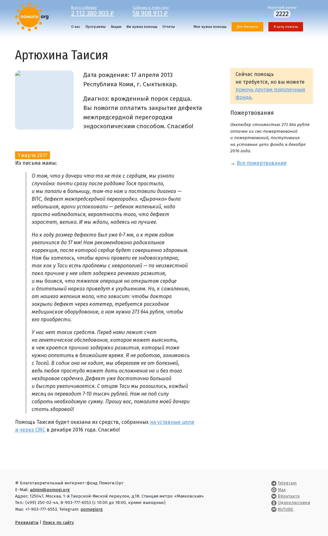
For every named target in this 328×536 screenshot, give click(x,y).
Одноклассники (294, 502)
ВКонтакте (289, 496)
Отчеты (168, 27)
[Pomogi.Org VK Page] (273, 496)
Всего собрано (92, 10)
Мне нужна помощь (209, 27)
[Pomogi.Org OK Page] (273, 502)
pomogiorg (91, 509)
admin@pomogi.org (50, 489)
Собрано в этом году (151, 10)
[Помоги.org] (31, 16)
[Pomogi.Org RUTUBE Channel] (273, 509)
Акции (116, 27)
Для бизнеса (247, 27)
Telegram (287, 483)
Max (282, 489)
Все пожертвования (262, 163)
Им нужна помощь (142, 27)
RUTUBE (285, 509)
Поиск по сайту (58, 522)
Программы (96, 27)
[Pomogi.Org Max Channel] (273, 489)
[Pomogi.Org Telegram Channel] (273, 483)
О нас (75, 27)
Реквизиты (26, 522)
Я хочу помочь (286, 27)
